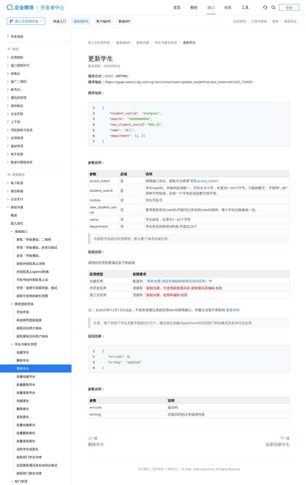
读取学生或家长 (28, 449)
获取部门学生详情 (29, 457)
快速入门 (59, 21)
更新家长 (23, 417)
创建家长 (23, 401)
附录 (275, 21)
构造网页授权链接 (29, 320)
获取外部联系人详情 (31, 263)
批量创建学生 (26, 376)
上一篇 (92, 438)
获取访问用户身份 (29, 328)
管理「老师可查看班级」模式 (37, 288)
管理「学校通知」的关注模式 (37, 247)
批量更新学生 (26, 392)
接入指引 (17, 223)
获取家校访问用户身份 (32, 336)
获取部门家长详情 (29, 473)
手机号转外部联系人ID (32, 280)
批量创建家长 (26, 425)
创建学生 (23, 352)
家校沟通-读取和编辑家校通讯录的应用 (176, 281)
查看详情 (232, 310)
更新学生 (23, 368)
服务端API (81, 21)
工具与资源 (259, 21)
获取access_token (203, 181)
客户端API (103, 21)
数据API (124, 21)
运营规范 (239, 21)
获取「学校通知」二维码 (34, 239)
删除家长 (23, 409)
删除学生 (23, 360)
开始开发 (23, 312)
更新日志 (290, 21)
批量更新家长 (26, 441)
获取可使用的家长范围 (32, 296)
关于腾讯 (143, 469)
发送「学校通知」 (29, 255)
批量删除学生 (26, 384)
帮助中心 (172, 469)
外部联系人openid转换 (33, 271)
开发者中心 (53, 7)
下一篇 (285, 438)
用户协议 (158, 469)
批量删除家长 (26, 433)
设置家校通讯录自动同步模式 (37, 465)
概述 (14, 215)
